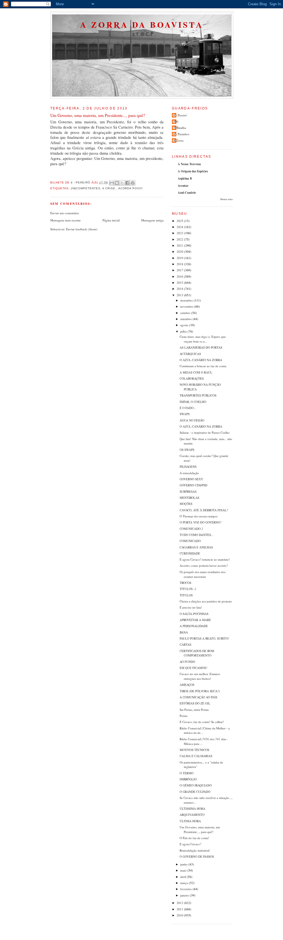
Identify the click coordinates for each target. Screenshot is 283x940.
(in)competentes (85, 188)
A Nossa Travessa (189, 164)
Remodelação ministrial (194, 850)
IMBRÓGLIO (188, 779)
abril (183, 877)
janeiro (185, 895)
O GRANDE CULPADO (195, 792)
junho (184, 864)
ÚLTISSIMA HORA (192, 808)
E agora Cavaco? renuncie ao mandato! (205, 559)
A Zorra (178, 140)
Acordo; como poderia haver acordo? (204, 565)
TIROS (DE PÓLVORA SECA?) (200, 691)
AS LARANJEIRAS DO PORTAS (201, 347)
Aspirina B (185, 178)
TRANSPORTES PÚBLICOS (198, 395)
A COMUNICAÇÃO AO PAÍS (198, 697)
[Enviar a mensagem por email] (111, 183)
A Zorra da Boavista (141, 24)
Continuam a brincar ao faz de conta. (203, 366)
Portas (183, 716)
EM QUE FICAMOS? (193, 668)
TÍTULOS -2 (188, 589)
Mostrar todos (226, 199)
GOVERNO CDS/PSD (193, 485)
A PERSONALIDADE (194, 626)
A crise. (109, 188)
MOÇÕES (186, 504)
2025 (180, 221)
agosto (184, 325)
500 (175, 121)
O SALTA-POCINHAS (194, 614)
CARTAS (185, 644)
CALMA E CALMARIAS (196, 756)
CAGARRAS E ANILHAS (196, 547)
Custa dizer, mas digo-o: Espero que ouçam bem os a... (203, 338)
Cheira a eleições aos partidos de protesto (206, 601)
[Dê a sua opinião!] (117, 183)
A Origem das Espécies (193, 171)
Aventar (183, 185)
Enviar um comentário (64, 213)
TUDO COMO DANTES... (196, 535)
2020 (180, 251)
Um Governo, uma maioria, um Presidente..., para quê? (200, 829)
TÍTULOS (186, 595)
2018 (180, 264)
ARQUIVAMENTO (192, 815)
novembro (187, 306)
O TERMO (186, 773)
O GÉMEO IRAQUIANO (196, 785)
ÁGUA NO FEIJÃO (192, 420)
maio (183, 870)
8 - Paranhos (181, 134)
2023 (180, 233)
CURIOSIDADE (190, 553)
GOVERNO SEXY (191, 479)
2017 (180, 270)
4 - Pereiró (180, 115)
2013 (180, 295)
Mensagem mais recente (65, 220)
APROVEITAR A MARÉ (195, 620)
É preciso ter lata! (191, 607)
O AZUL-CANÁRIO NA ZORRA (201, 360)
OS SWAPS (187, 450)
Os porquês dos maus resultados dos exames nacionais (203, 574)
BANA (184, 632)
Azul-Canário (187, 192)
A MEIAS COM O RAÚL (196, 372)
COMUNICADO (190, 541)
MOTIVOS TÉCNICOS (194, 750)
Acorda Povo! (130, 188)
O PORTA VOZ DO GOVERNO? (200, 522)
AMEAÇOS (187, 685)
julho (184, 331)
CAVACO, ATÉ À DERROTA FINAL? (204, 510)
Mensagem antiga (152, 220)
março (184, 883)
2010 (180, 915)
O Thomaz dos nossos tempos (199, 516)
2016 (180, 276)
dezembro (187, 300)
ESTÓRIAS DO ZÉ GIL (195, 703)
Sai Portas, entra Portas (194, 709)
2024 (180, 227)
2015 (180, 282)
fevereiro (186, 889)
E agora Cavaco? (190, 844)
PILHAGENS (188, 466)
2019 (180, 258)
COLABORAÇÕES (192, 378)
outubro (185, 313)
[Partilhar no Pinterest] (132, 183)
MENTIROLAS (189, 497)
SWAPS (185, 414)
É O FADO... (188, 408)
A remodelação (189, 473)
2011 (180, 909)
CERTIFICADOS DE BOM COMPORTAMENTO (197, 653)
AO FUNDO (187, 662)
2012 (180, 903)
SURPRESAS (188, 491)
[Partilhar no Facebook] (127, 183)
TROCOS (185, 583)
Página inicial (111, 220)
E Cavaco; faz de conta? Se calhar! (202, 722)
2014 (180, 289)
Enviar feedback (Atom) (81, 229)
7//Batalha (179, 128)
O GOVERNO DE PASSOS (197, 856)
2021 (180, 245)
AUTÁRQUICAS (190, 354)
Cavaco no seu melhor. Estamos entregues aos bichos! (200, 676)
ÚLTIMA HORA (190, 821)
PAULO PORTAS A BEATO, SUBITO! (204, 638)
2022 (180, 239)
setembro (186, 319)
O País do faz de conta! (194, 838)
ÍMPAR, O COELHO (193, 402)
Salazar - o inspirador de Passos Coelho (205, 432)
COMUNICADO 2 (191, 529)
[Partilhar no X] (122, 183)
